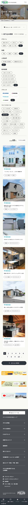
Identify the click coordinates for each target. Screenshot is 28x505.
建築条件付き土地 (17, 61)
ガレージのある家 (6, 108)
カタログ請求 (24, 501)
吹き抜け (21, 124)
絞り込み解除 (22, 140)
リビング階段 (5, 121)
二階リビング (5, 130)
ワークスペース (17, 111)
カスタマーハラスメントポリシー (12, 479)
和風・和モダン (6, 42)
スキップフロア (15, 130)
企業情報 (6, 481)
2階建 (9, 53)
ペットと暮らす (6, 117)
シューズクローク (15, 121)
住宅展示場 (3, 502)
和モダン (14, 42)
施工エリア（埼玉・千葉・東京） (11, 463)
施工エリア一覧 (15, 413)
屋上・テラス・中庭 (7, 111)
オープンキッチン (6, 133)
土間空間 (4, 124)
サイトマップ (7, 486)
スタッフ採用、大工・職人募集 (11, 484)
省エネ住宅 (5, 114)
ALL (20, 45)
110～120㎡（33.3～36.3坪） (8, 78)
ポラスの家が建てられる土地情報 (9, 469)
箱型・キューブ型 (12, 45)
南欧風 (4, 45)
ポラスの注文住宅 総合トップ (10, 417)
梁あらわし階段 (13, 124)
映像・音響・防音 (16, 117)
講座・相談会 (10, 501)
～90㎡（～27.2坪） (7, 72)
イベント (17, 501)
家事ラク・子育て (14, 114)
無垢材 (15, 133)
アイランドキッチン (7, 127)
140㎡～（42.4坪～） (7, 85)
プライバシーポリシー (9, 476)
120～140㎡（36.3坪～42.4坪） (9, 82)
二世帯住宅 (16, 108)
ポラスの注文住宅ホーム (6, 20)
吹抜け (14, 175)
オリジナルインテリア (18, 127)
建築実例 (5, 446)
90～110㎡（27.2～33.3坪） (8, 75)
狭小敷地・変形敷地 (7, 61)
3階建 (15, 53)
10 (19, 357)
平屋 (4, 53)
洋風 (21, 42)
